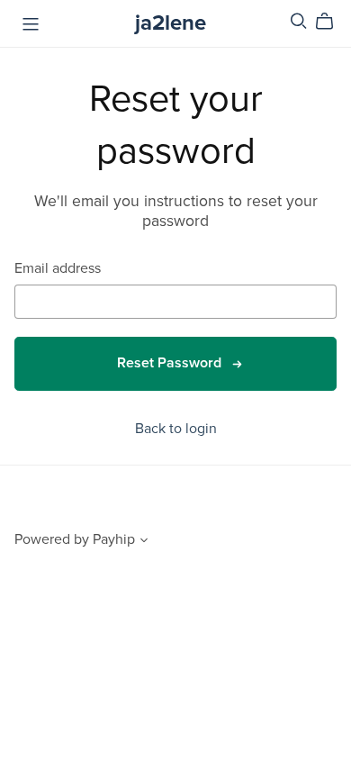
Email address (57, 268)
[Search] (299, 21)
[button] (144, 542)
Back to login (176, 429)
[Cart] (331, 22)
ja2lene (170, 23)
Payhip (114, 539)
